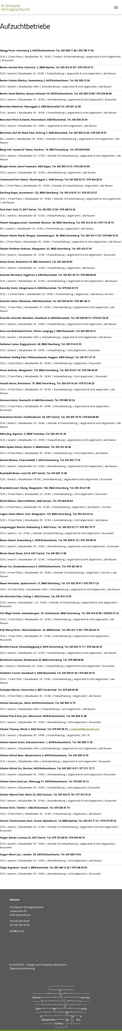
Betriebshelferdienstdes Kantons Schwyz (60, 1014)
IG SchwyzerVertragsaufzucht (15, 7)
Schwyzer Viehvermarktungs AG (53, 995)
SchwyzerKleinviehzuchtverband (58, 1006)
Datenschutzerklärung (22, 968)
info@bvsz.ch (17, 931)
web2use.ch (60, 964)
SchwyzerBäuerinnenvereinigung (62, 1017)
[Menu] (116, 7)
